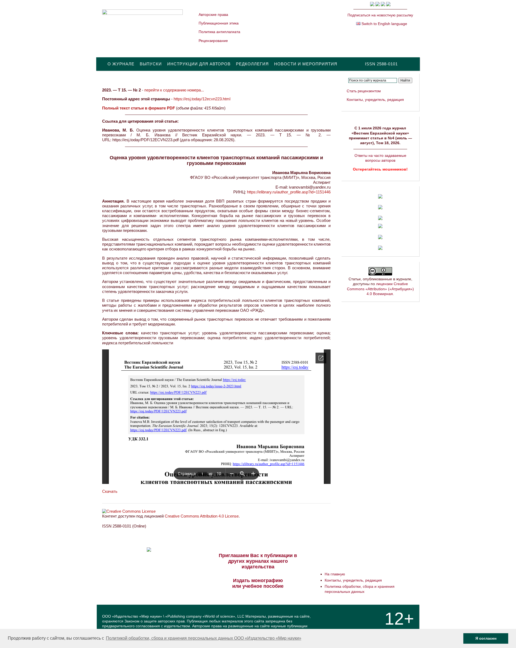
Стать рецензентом (364, 91)
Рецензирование (213, 40)
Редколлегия (252, 64)
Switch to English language (383, 24)
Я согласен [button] (485, 638)
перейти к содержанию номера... (174, 90)
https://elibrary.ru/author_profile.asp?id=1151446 (289, 192)
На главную (335, 574)
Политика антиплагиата (219, 32)
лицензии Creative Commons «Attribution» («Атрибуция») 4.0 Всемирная (380, 289)
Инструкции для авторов (199, 64)
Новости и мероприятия (305, 64)
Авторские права (213, 14)
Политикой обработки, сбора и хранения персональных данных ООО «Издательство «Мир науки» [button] (203, 638)
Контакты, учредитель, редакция (375, 99)
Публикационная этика (219, 23)
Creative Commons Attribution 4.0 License (202, 516)
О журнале (121, 64)
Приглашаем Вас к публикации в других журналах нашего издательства (258, 561)
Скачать (109, 491)
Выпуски (151, 64)
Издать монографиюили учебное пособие (258, 583)
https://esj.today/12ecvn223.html (202, 99)
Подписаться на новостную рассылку (380, 15)
